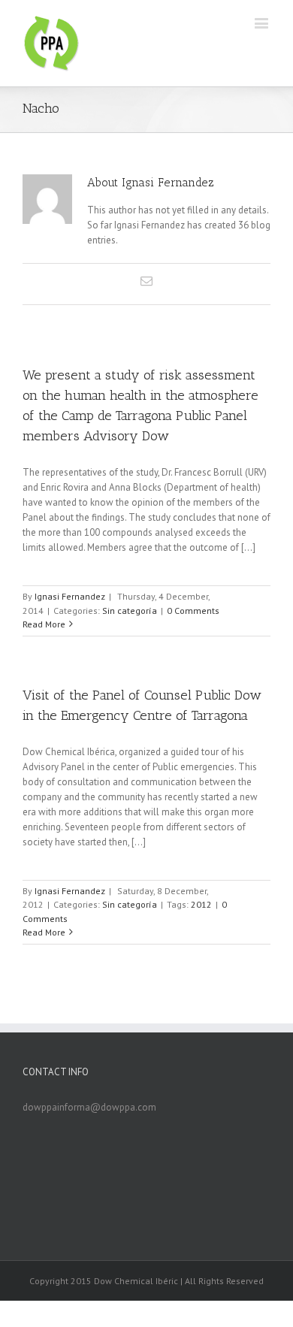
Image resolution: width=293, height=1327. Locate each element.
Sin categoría (129, 610)
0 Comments (193, 610)
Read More (44, 624)
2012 (201, 904)
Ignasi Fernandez (70, 596)
